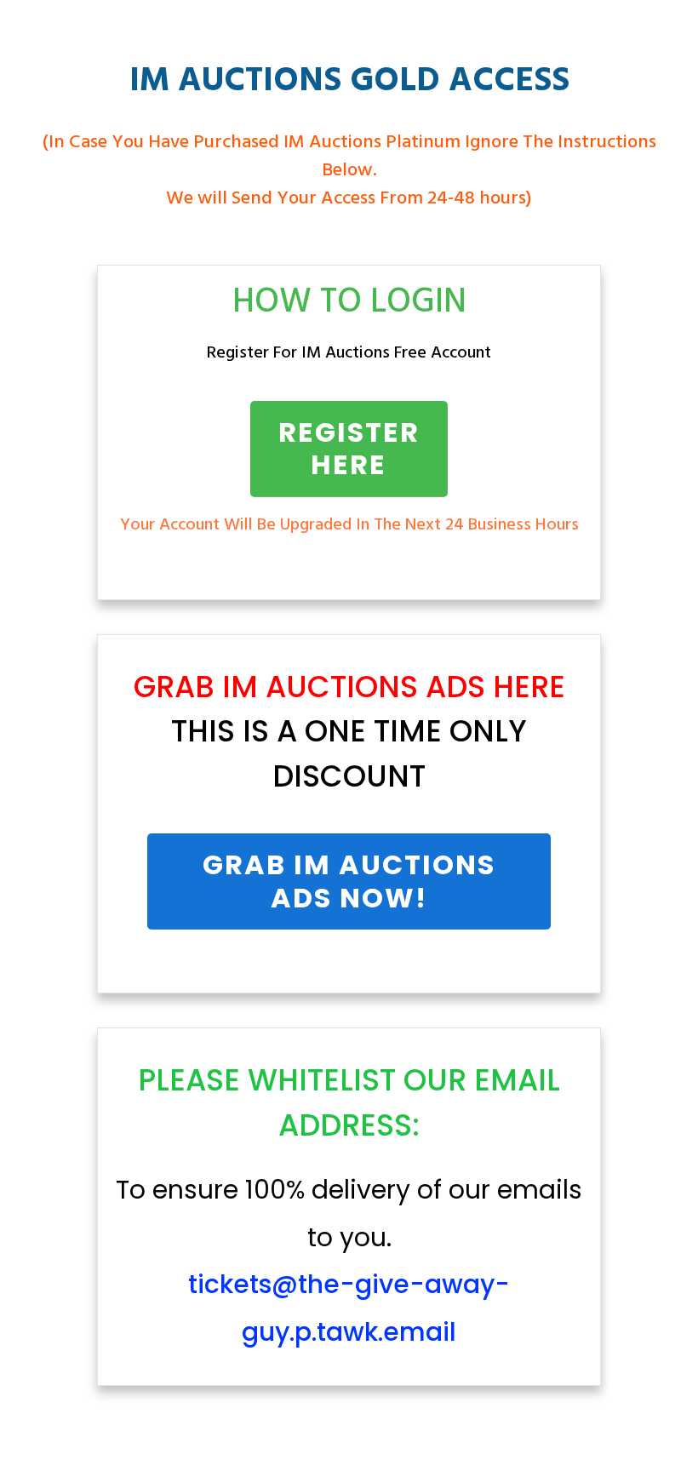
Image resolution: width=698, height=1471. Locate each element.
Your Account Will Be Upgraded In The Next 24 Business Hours (349, 525)
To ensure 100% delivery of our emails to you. (349, 1260)
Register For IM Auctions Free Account (349, 353)
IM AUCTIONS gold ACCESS (349, 81)
